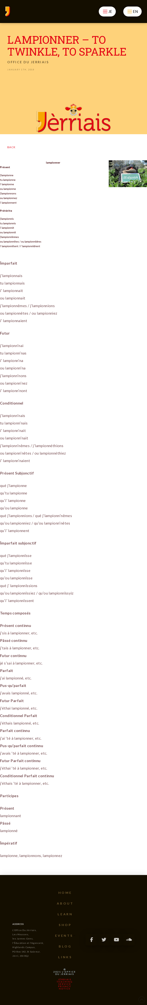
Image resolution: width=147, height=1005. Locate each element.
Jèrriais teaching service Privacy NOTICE (65, 984)
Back (11, 147)
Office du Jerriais (28, 62)
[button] (107, 11)
